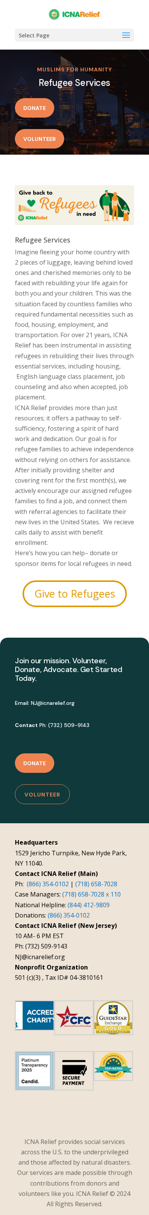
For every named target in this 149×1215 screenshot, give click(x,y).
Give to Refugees (74, 593)
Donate (34, 108)
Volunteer (39, 139)
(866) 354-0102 (48, 884)
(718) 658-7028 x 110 (91, 894)
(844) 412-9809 (89, 905)
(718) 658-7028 (96, 884)
